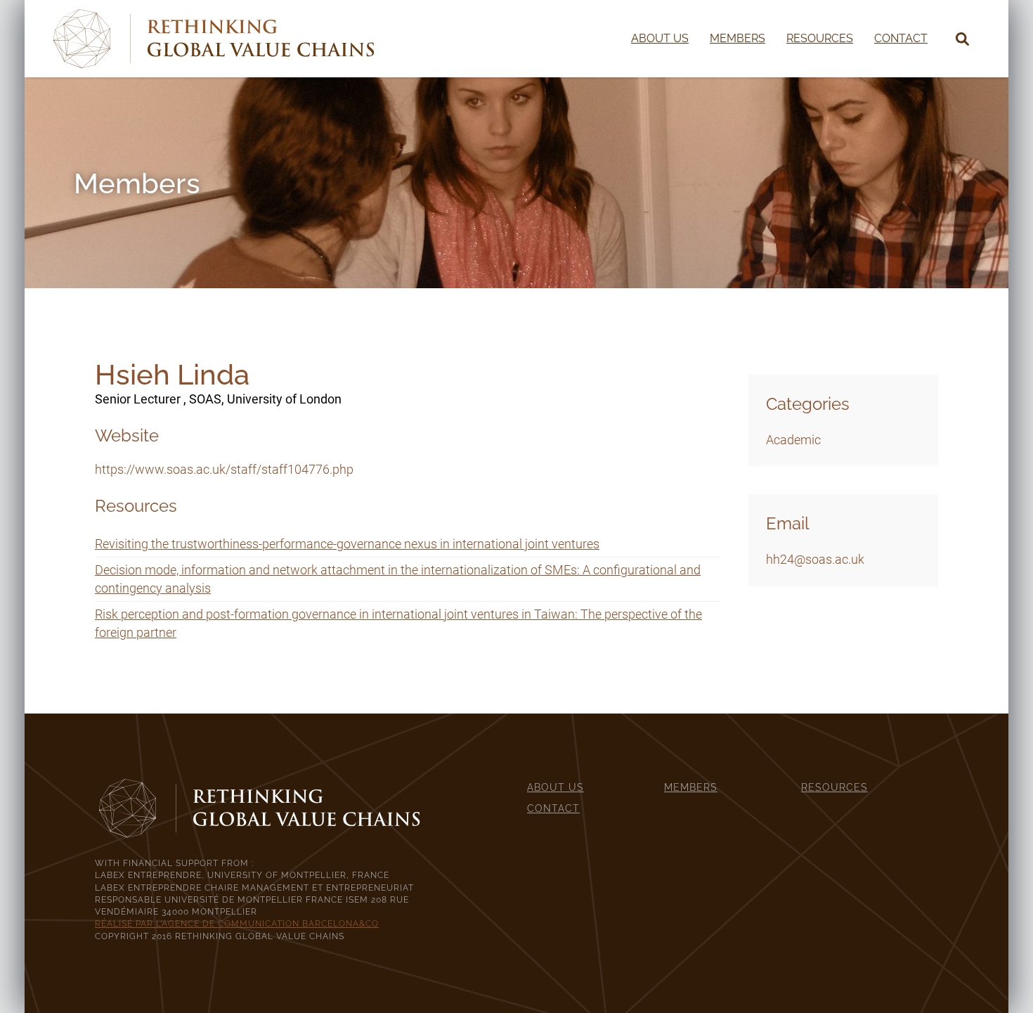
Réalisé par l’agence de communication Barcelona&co (237, 924)
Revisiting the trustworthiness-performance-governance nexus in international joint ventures (347, 543)
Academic (793, 439)
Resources (819, 38)
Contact (901, 38)
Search (948, 38)
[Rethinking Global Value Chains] (214, 38)
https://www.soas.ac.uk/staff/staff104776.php (224, 469)
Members (737, 38)
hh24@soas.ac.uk (815, 559)
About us (660, 38)
